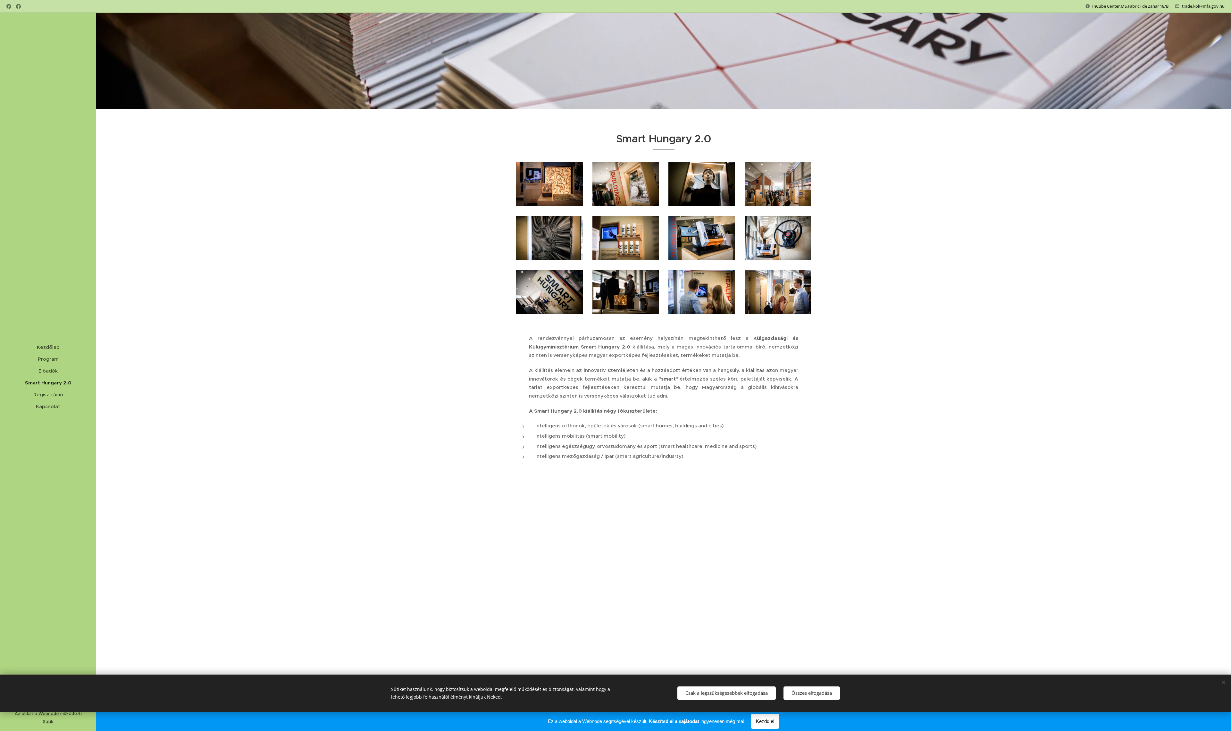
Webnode (48, 713)
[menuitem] (48, 347)
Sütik (48, 721)
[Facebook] (9, 6)
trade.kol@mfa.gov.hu (1203, 6)
